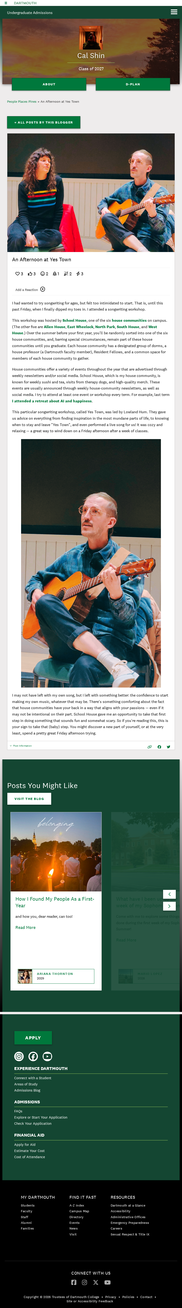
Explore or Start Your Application (40, 1117)
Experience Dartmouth (41, 1068)
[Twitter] (96, 1282)
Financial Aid (29, 1135)
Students (28, 1205)
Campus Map (79, 1211)
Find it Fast (82, 1197)
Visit (73, 1234)
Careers (116, 1228)
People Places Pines (21, 101)
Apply (33, 1038)
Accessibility (121, 1211)
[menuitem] (91, 1080)
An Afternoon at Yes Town (60, 101)
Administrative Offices (128, 1217)
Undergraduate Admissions (30, 12)
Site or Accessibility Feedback (90, 1301)
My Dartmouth (38, 1197)
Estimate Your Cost (29, 1150)
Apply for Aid (25, 1144)
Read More (25, 927)
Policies (128, 1297)
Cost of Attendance (29, 1157)
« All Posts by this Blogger (43, 122)
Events (74, 1223)
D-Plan (133, 84)
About (49, 84)
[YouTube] (107, 1282)
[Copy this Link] (149, 747)
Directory (76, 1217)
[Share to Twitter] (168, 747)
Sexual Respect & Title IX (130, 1234)
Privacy (110, 1297)
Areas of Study (26, 1084)
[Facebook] (73, 1282)
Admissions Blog (27, 1090)
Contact (146, 1297)
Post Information (22, 747)
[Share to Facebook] (159, 747)
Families (27, 1228)
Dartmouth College (25, 3)
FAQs (18, 1111)
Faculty (26, 1211)
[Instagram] (84, 1282)
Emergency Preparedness (130, 1223)
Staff (24, 1217)
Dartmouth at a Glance (128, 1205)
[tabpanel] (91, 192)
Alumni (26, 1223)
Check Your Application (32, 1123)
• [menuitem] (102, 1297)
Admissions (27, 1102)
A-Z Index (76, 1205)
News (73, 1228)
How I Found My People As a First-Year (54, 902)
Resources (123, 1197)
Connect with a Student (32, 1078)
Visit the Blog (29, 799)
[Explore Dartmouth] (6, 3)
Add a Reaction (26, 290)
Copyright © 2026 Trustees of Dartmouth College (61, 1297)
